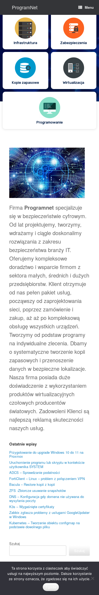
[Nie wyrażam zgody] (92, 578)
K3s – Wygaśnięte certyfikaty (31, 506)
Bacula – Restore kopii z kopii (32, 484)
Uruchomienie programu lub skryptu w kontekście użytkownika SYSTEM (46, 464)
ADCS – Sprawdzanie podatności (34, 472)
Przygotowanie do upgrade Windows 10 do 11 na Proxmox (46, 454)
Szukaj (14, 543)
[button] (25, 30)
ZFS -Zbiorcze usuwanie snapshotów (37, 490)
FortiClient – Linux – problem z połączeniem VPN (47, 478)
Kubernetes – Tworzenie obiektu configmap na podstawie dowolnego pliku (44, 525)
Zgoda (50, 587)
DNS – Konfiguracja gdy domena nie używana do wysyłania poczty (46, 498)
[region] (49, 73)
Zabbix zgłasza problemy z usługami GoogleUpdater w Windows (49, 514)
